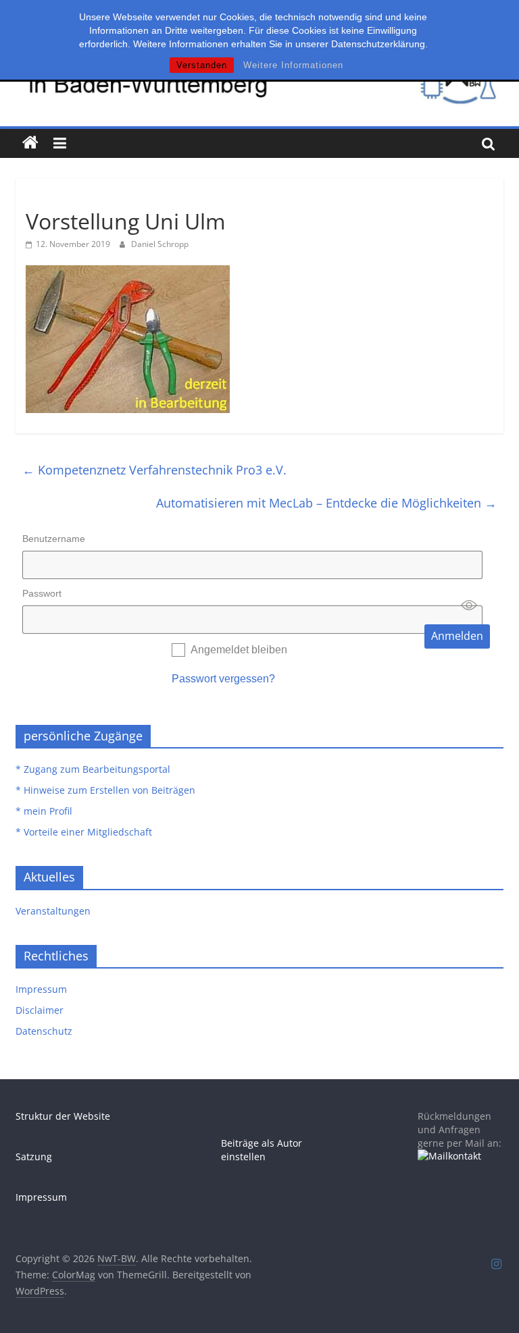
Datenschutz (44, 1031)
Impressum (41, 989)
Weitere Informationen (293, 65)
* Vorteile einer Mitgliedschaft (84, 831)
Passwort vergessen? (223, 678)
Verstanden (201, 65)
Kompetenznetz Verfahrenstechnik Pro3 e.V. (154, 470)
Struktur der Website (63, 1116)
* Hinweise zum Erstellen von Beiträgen (105, 790)
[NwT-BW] (30, 143)
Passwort (41, 593)
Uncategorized (60, 197)
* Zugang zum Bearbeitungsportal (93, 769)
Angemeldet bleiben (239, 649)
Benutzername (53, 538)
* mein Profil (44, 811)
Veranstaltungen (53, 910)
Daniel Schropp (160, 244)
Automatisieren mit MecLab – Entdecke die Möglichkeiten (326, 503)
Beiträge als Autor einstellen (261, 1150)
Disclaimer (40, 1010)
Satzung (34, 1156)
